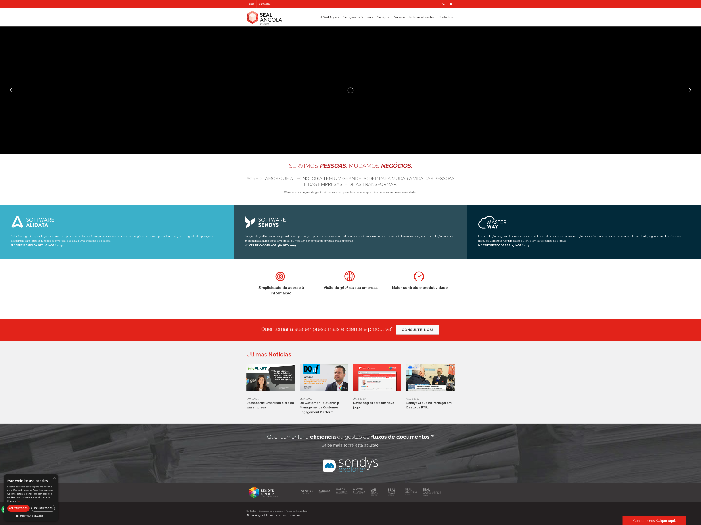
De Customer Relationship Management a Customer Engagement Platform (319, 407)
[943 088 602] (443, 4)
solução (371, 445)
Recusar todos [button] (43, 508)
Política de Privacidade (296, 511)
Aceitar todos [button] (18, 508)
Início (251, 4)
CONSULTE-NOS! (418, 330)
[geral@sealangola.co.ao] (451, 4)
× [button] (54, 478)
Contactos (265, 4)
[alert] (31, 497)
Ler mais (21, 501)
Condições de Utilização (271, 511)
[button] (31, 516)
